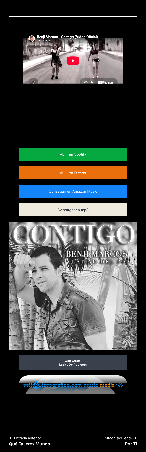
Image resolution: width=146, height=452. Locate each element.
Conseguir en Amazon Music (73, 191)
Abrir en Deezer (73, 173)
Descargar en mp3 (73, 210)
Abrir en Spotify (73, 154)
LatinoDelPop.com (73, 364)
